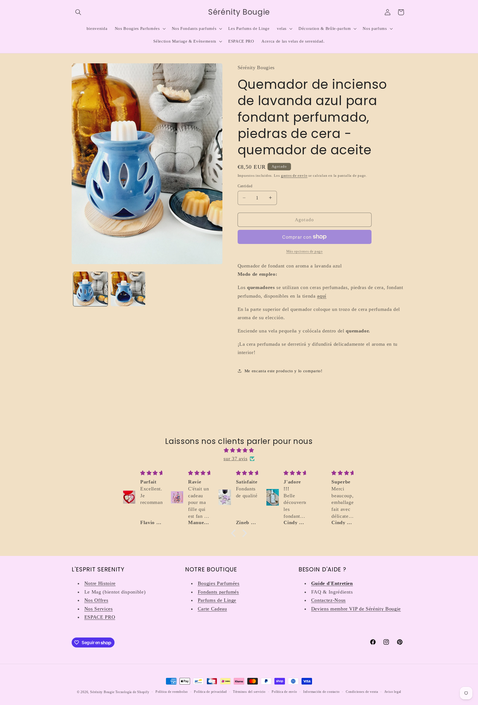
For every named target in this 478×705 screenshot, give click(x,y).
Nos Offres (96, 600)
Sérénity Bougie (102, 692)
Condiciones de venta (362, 692)
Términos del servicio (249, 692)
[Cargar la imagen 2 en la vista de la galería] (128, 289)
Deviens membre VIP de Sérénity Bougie (356, 609)
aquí (321, 295)
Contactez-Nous (328, 600)
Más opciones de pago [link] (304, 251)
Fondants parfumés (218, 592)
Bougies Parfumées (219, 583)
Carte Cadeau (212, 609)
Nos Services (98, 609)
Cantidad (245, 186)
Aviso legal (392, 692)
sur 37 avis (235, 458)
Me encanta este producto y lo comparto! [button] (284, 370)
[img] (238, 450)
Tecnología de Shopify (132, 692)
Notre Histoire (100, 583)
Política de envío (284, 692)
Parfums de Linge (217, 600)
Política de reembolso (171, 692)
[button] (78, 12)
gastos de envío (294, 175)
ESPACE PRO (99, 617)
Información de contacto (321, 692)
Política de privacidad (210, 692)
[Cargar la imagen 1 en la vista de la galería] (90, 289)
